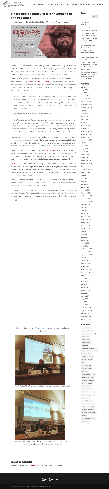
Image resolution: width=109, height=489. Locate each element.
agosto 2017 (85, 296)
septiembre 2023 (87, 169)
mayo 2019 (84, 281)
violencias (84, 415)
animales (89, 328)
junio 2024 (84, 146)
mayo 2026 (85, 90)
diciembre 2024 (86, 131)
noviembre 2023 (86, 164)
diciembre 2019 (86, 270)
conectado (33, 465)
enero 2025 (85, 128)
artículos (65, 4)
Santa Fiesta (91, 406)
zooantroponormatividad (88, 418)
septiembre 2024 (87, 140)
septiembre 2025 (87, 108)
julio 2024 (84, 143)
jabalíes (83, 386)
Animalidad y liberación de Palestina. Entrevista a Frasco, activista (89, 74)
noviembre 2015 (86, 317)
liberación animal (86, 392)
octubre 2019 (85, 272)
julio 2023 (84, 175)
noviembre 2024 (86, 134)
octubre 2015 (85, 320)
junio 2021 (84, 234)
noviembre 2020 (86, 249)
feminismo (84, 380)
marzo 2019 (85, 287)
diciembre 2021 (86, 219)
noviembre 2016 (86, 308)
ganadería (91, 380)
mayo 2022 (85, 214)
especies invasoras (86, 368)
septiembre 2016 (86, 311)
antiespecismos (85, 339)
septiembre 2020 (87, 255)
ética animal (84, 421)
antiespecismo (85, 336)
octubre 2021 (85, 225)
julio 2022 (84, 208)
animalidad (84, 334)
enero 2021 (84, 246)
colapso (91, 356)
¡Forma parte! (53, 4)
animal (83, 328)
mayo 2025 (85, 117)
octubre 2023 (85, 167)
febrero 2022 (85, 217)
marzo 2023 (85, 187)
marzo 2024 (85, 155)
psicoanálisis (84, 401)
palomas (94, 392)
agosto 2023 (85, 172)
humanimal (89, 383)
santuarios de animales (87, 409)
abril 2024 (84, 152)
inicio (33, 4)
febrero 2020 (85, 264)
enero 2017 (84, 305)
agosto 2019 (85, 275)
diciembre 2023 (86, 161)
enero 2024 (85, 158)
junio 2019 (84, 278)
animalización (93, 334)
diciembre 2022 (86, 193)
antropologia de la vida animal (87, 350)
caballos (89, 353)
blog (53, 22)
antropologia (84, 345)
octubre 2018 (85, 290)
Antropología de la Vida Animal (27, 22)
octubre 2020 (85, 252)
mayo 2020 (85, 261)
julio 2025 (84, 111)
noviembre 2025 (86, 105)
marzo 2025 (85, 122)
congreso (83, 359)
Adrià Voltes (50, 150)
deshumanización (86, 365)
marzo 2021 (85, 240)
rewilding (83, 406)
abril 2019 (84, 284)
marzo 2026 (85, 96)
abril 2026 (84, 93)
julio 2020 (84, 258)
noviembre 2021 (86, 222)
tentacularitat (92, 412)
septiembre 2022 (87, 202)
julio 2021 (84, 231)
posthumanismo (85, 398)
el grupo (41, 4)
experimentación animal (87, 377)
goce (82, 383)
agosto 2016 (85, 314)
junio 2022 (84, 211)
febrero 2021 (85, 243)
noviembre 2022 (86, 196)
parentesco (84, 395)
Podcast (74, 4)
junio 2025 (84, 114)
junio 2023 (84, 178)
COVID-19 (84, 362)
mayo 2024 (85, 149)
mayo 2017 (84, 299)
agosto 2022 (85, 205)
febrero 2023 (85, 190)
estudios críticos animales (88, 374)
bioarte (83, 353)
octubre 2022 (85, 199)
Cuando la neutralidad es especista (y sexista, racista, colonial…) (89, 64)
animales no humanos (87, 331)
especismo (84, 371)
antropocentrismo (86, 342)
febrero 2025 (85, 125)
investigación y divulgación (90, 4)
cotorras (90, 359)
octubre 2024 (85, 137)
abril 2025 (84, 119)
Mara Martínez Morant (39, 82)
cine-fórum (84, 356)
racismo (92, 401)
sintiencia (84, 412)
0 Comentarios (62, 22)
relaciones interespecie (87, 404)
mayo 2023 (85, 181)
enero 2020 (85, 267)
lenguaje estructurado (87, 389)
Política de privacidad (43, 486)
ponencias (92, 395)
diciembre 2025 (86, 102)
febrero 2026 (85, 99)
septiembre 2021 (86, 228)
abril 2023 (84, 184)
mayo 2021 (84, 237)
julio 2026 (84, 87)
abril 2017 (84, 302)
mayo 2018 (84, 293)
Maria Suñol (16, 164)
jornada (89, 386)
